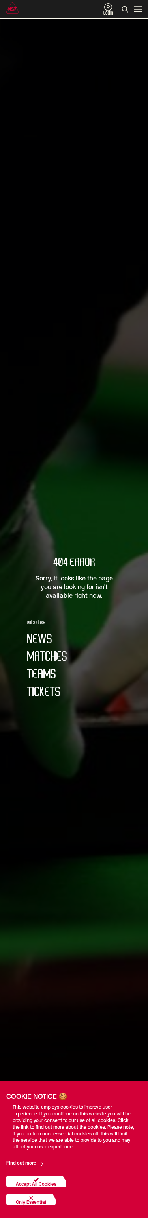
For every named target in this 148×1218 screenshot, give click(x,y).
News (39, 639)
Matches (47, 657)
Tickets (43, 692)
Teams (41, 674)
